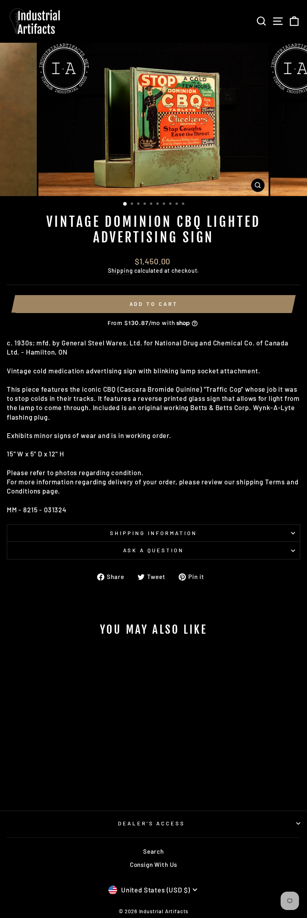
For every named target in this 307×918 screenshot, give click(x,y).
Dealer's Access (151, 823)
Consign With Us (153, 864)
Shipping (120, 270)
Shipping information (153, 533)
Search (153, 851)
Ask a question (153, 550)
